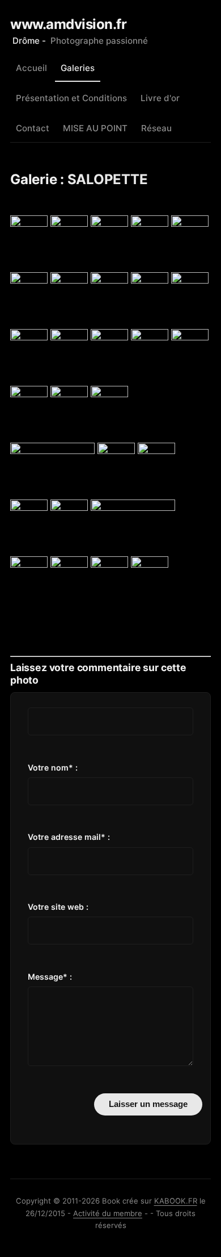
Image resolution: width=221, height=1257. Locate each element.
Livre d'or (160, 98)
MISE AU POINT (95, 128)
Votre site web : (58, 906)
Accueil (31, 68)
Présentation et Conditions (71, 98)
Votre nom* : (53, 767)
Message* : (50, 976)
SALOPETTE (107, 179)
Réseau (156, 128)
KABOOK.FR (175, 1200)
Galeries (78, 68)
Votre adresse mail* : (69, 837)
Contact (32, 128)
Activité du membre (107, 1213)
